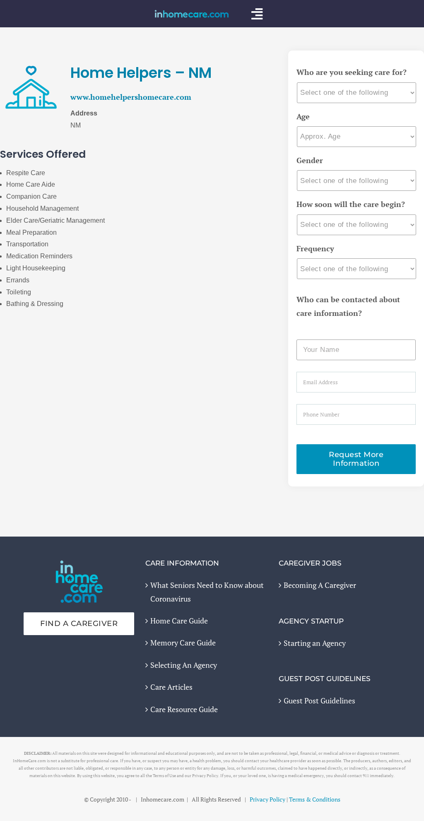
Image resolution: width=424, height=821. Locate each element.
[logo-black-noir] (191, 13)
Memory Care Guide (183, 643)
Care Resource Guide (184, 709)
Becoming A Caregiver (320, 585)
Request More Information (356, 459)
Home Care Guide (179, 621)
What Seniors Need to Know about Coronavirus (207, 591)
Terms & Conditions (314, 799)
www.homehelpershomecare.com (130, 97)
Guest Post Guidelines (319, 700)
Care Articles (171, 687)
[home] (79, 566)
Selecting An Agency (183, 665)
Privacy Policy (267, 799)
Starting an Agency (315, 643)
